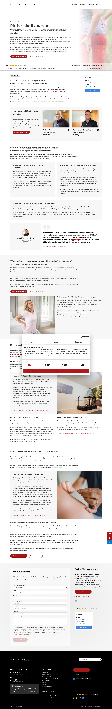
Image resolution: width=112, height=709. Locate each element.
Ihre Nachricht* (17, 617)
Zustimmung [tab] (33, 342)
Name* (15, 596)
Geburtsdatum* (17, 601)
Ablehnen (34, 371)
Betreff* (15, 590)
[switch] (47, 365)
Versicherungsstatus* (19, 585)
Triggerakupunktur (77, 240)
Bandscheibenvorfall (59, 91)
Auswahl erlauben (56, 371)
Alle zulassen (77, 371)
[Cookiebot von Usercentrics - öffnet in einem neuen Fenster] (82, 337)
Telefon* (15, 612)
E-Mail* (15, 606)
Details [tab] (56, 342)
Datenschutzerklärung (19, 634)
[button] (75, 4)
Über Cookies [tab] (79, 342)
